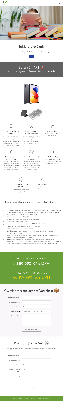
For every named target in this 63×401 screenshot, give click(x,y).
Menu (59, 2)
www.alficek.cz (11, 233)
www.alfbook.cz (11, 241)
